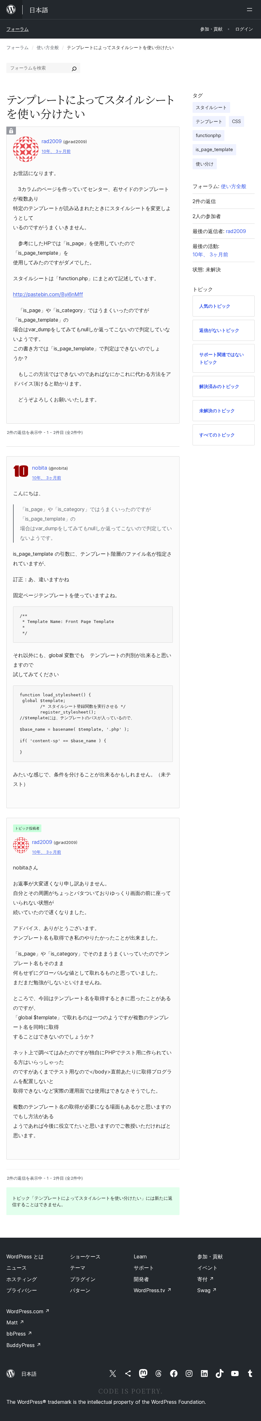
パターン (80, 1290)
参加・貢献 (210, 1256)
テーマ (77, 1267)
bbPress (19, 1333)
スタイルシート (211, 107)
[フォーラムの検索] (74, 68)
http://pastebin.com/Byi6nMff (48, 294)
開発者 (141, 1279)
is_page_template (214, 149)
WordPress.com (28, 1311)
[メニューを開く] (251, 9)
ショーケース (85, 1256)
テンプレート (209, 121)
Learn (140, 1256)
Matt (15, 1322)
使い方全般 (48, 47)
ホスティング (21, 1279)
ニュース (16, 1267)
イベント (207, 1267)
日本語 (29, 1374)
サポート (144, 1267)
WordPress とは (25, 1256)
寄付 (205, 1279)
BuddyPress (23, 1345)
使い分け (205, 163)
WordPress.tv (153, 1290)
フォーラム (17, 29)
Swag (207, 1290)
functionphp (208, 135)
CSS (236, 121)
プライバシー (21, 1290)
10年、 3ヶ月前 (56, 151)
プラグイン (82, 1279)
